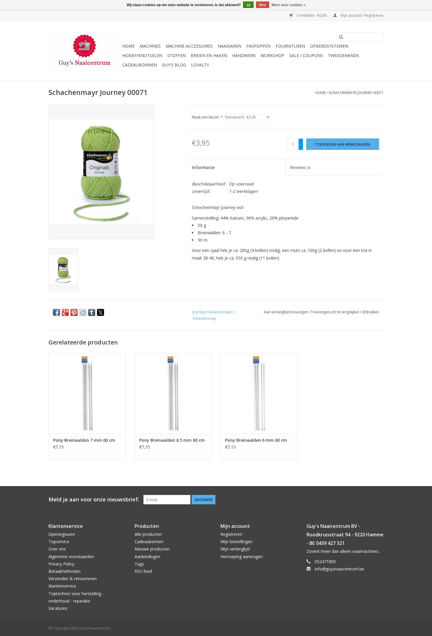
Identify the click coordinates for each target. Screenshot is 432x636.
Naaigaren (229, 46)
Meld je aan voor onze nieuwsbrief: (93, 499)
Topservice (58, 541)
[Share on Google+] (65, 312)
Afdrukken (370, 311)
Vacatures (57, 608)
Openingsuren (61, 534)
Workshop (272, 55)
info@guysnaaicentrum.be (339, 569)
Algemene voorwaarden (71, 556)
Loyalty (200, 65)
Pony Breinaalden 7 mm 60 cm (84, 440)
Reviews (300, 167)
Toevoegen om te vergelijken (335, 311)
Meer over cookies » (289, 5)
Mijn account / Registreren (362, 15)
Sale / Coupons (306, 55)
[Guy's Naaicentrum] (84, 51)
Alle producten (148, 534)
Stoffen (176, 55)
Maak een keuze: (207, 117)
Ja (248, 5)
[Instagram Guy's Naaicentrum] (379, 499)
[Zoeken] (340, 37)
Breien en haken (209, 55)
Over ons (57, 549)
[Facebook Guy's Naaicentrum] (357, 499)
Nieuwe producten (152, 549)
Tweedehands (343, 55)
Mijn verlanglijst (235, 549)
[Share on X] (100, 312)
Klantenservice (62, 586)
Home (128, 46)
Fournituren (290, 46)
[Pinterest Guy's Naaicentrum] (368, 499)
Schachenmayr (220, 311)
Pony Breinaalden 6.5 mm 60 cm (172, 440)
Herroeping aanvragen (241, 556)
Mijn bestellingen (236, 541)
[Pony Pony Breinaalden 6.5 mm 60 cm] (173, 393)
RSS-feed (143, 571)
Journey (198, 311)
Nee (262, 5)
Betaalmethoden (64, 571)
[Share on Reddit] (82, 312)
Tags (139, 564)
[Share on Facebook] (56, 312)
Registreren (231, 534)
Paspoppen (258, 46)
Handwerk (244, 55)
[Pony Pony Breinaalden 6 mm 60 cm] (259, 393)
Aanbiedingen (147, 556)
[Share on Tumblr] (91, 312)
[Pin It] (74, 312)
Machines (150, 46)
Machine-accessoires (189, 46)
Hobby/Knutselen (142, 55)
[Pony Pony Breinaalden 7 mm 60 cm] (87, 393)
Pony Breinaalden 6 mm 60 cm (256, 440)
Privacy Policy (61, 564)
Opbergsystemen (329, 46)
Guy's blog (174, 65)
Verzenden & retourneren (72, 578)
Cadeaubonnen (139, 65)
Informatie (203, 167)
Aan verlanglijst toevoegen (286, 311)
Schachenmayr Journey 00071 (356, 92)
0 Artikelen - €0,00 (311, 15)
